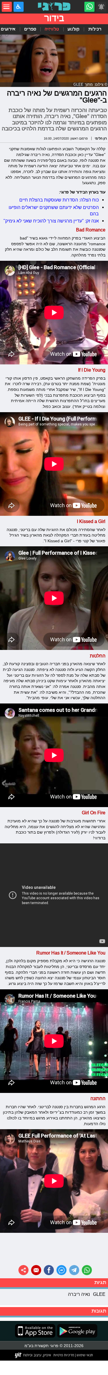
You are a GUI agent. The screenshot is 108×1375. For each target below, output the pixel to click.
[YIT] (33, 1355)
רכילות (94, 29)
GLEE (99, 1294)
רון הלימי (101, 138)
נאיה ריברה (79, 1294)
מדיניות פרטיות (63, 1355)
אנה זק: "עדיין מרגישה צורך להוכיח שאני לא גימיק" (51, 220)
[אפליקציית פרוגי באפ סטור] (35, 1331)
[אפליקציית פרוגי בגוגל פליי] (76, 1331)
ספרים (30, 29)
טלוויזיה (52, 29)
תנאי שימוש (84, 1355)
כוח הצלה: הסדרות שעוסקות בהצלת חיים (59, 199)
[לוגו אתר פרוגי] (54, 7)
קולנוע (73, 29)
